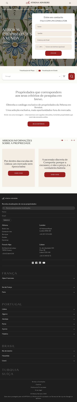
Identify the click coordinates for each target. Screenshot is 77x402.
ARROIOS (47, 9)
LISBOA (42, 9)
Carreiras (5, 240)
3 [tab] (63, 140)
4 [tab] (65, 140)
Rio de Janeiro (7, 351)
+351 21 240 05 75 (45, 256)
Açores (4, 329)
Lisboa (4, 309)
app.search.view (38, 71)
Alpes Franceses (8, 278)
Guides (4, 237)
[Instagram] (33, 263)
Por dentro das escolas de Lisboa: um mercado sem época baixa (18, 164)
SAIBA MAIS (19, 173)
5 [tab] (67, 140)
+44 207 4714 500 (45, 234)
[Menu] (70, 3)
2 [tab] (62, 140)
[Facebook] (36, 263)
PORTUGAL (16, 9)
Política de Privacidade (38, 387)
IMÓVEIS (9, 9)
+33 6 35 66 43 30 (8, 253)
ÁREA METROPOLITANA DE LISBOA (29, 9)
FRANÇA (9, 273)
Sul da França (7, 287)
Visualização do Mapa (27, 70)
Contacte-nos (7, 231)
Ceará (4, 361)
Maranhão (5, 356)
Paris (4, 292)
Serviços (5, 234)
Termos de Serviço (57, 396)
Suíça (7, 374)
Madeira (5, 334)
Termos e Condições (38, 381)
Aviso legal (38, 390)
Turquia (10, 370)
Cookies (38, 384)
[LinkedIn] (40, 263)
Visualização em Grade (49, 70)
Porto (4, 324)
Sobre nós (5, 228)
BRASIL (8, 346)
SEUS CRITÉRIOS (38, 124)
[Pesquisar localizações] (7, 3)
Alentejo (5, 319)
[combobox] (40, 47)
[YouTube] (44, 263)
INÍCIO (4, 9)
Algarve (5, 314)
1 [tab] (60, 140)
